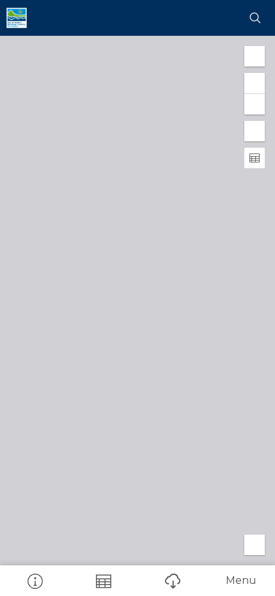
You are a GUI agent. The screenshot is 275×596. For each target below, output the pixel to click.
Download (172, 580)
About (34, 580)
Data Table (103, 580)
